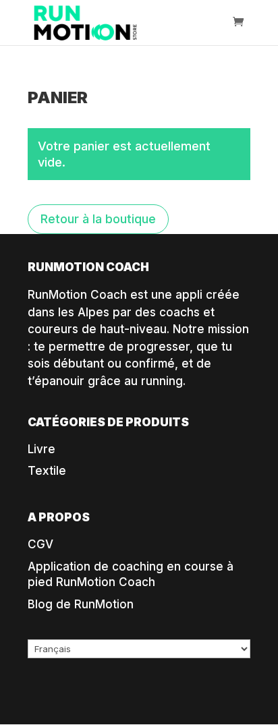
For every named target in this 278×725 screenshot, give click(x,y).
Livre (41, 449)
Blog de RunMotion (81, 604)
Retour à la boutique (98, 219)
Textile (47, 470)
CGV (40, 544)
